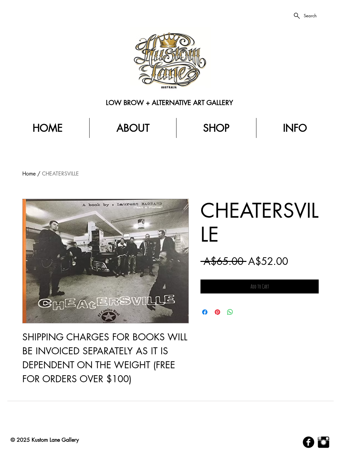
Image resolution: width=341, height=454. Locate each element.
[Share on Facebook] (205, 312)
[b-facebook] (308, 442)
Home (29, 173)
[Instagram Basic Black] (323, 442)
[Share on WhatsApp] (230, 312)
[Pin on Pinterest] (217, 312)
